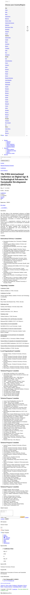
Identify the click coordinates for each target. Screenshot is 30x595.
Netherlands (7, 84)
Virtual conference (10, 145)
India (6, 12)
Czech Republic (8, 80)
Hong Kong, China (9, 27)
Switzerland (7, 82)
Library (8, 152)
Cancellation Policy (17, 586)
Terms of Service (8, 586)
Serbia (6, 108)
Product (6, 140)
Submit (6, 518)
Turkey (6, 33)
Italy (6, 58)
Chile (6, 50)
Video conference (10, 144)
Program (5, 536)
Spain (6, 67)
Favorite (2, 196)
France (6, 63)
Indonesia (7, 25)
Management (6, 543)
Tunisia (6, 131)
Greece (6, 75)
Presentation (6, 539)
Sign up (5, 170)
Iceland (6, 116)
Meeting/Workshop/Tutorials (7, 165)
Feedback (14, 585)
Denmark (7, 103)
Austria (6, 71)
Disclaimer (20, 585)
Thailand (7, 31)
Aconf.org (14, 589)
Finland (6, 101)
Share (2, 198)
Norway (6, 112)
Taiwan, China (8, 20)
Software (8, 141)
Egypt (6, 135)
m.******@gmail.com (8, 580)
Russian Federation (9, 78)
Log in (2, 170)
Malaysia (7, 18)
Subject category (10, 149)
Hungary (7, 91)
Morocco (7, 133)
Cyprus (6, 106)
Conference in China (11, 150)
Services (6, 154)
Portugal (7, 69)
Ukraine (6, 95)
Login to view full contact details (5, 583)
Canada (6, 39)
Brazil (6, 41)
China (6, 10)
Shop (4, 540)
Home (4, 535)
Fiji (6, 125)
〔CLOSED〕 (4, 207)
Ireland (6, 97)
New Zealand (8, 122)
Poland (6, 73)
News (7, 585)
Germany (7, 65)
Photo (4, 541)
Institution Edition (10, 146)
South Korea (7, 16)
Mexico (6, 46)
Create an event (4, 160)
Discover (6, 148)
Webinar (8, 143)
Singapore (7, 29)
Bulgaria (7, 114)
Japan (6, 14)
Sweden (6, 86)
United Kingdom (8, 60)
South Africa (7, 128)
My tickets (3, 205)
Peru (6, 52)
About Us (3, 585)
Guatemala (7, 54)
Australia (7, 120)
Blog (10, 585)
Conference (3, 168)
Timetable (8, 537)
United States (8, 37)
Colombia (7, 48)
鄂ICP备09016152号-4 (6, 593)
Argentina (7, 44)
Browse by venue (10, 153)
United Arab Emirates (9, 23)
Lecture (2, 163)
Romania (7, 88)
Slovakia (7, 110)
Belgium (7, 93)
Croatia (6, 99)
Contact (24, 586)
